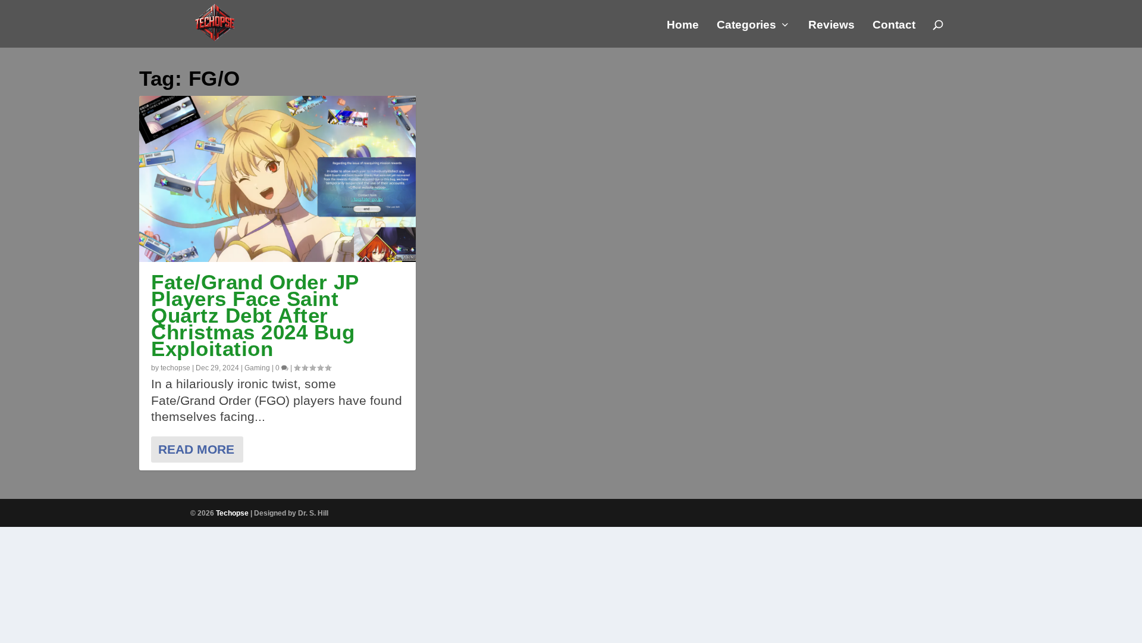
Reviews (831, 25)
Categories (746, 25)
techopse (175, 368)
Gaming (257, 368)
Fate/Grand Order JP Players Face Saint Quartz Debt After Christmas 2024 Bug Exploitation (255, 315)
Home (683, 25)
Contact (894, 25)
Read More (196, 449)
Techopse (232, 513)
